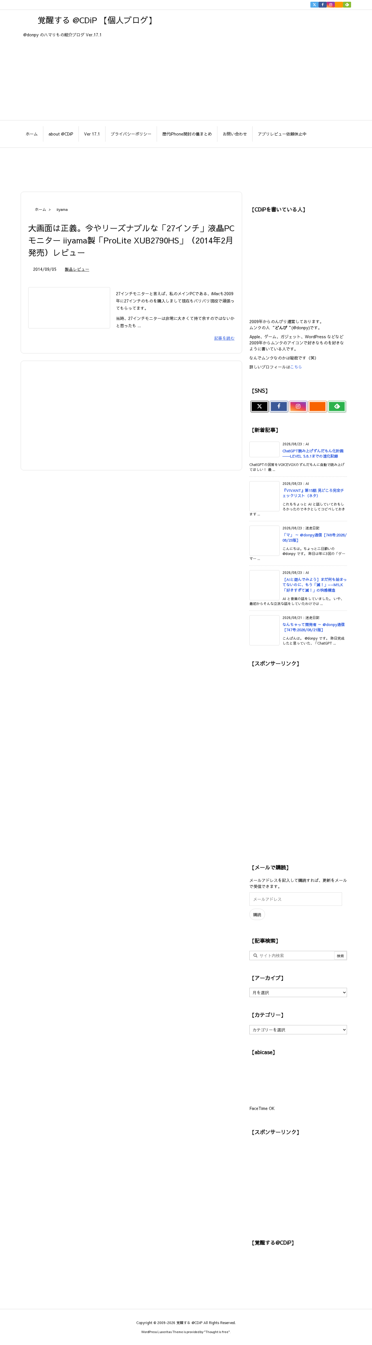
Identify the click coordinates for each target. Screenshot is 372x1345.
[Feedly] (347, 5)
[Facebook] (323, 5)
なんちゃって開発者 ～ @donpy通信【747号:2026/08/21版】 (313, 627)
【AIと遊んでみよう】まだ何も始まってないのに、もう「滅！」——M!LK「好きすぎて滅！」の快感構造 (314, 585)
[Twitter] (314, 5)
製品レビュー (77, 269)
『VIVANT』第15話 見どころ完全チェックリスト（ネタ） (313, 493)
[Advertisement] (186, 167)
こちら (296, 367)
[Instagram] (331, 5)
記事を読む (224, 338)
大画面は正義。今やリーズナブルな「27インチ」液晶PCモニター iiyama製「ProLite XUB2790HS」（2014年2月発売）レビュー (131, 240)
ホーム (40, 209)
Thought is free (216, 1332)
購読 (257, 914)
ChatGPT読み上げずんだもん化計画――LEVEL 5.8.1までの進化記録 (313, 453)
